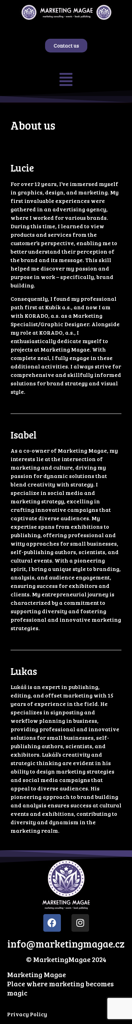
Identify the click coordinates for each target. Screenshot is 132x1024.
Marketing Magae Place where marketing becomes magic (60, 983)
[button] (65, 79)
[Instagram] (80, 923)
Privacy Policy (27, 1014)
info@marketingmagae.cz (66, 943)
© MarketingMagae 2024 (66, 959)
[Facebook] (52, 923)
